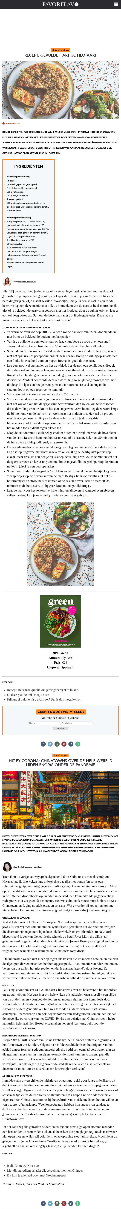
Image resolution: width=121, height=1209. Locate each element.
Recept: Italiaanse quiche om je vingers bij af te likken (42, 690)
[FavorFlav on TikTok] (71, 745)
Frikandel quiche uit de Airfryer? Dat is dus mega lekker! (44, 699)
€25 (64, 662)
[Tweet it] (50, 745)
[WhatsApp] (78, 745)
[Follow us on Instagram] (57, 745)
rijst (67, 881)
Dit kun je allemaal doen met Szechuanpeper (37, 1175)
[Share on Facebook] (43, 745)
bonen (81, 881)
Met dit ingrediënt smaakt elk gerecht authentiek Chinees (45, 1170)
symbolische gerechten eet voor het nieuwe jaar (83, 927)
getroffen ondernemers (44, 1127)
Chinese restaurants (34, 1100)
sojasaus (60, 905)
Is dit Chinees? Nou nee (23, 1166)
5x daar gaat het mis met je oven (28, 695)
